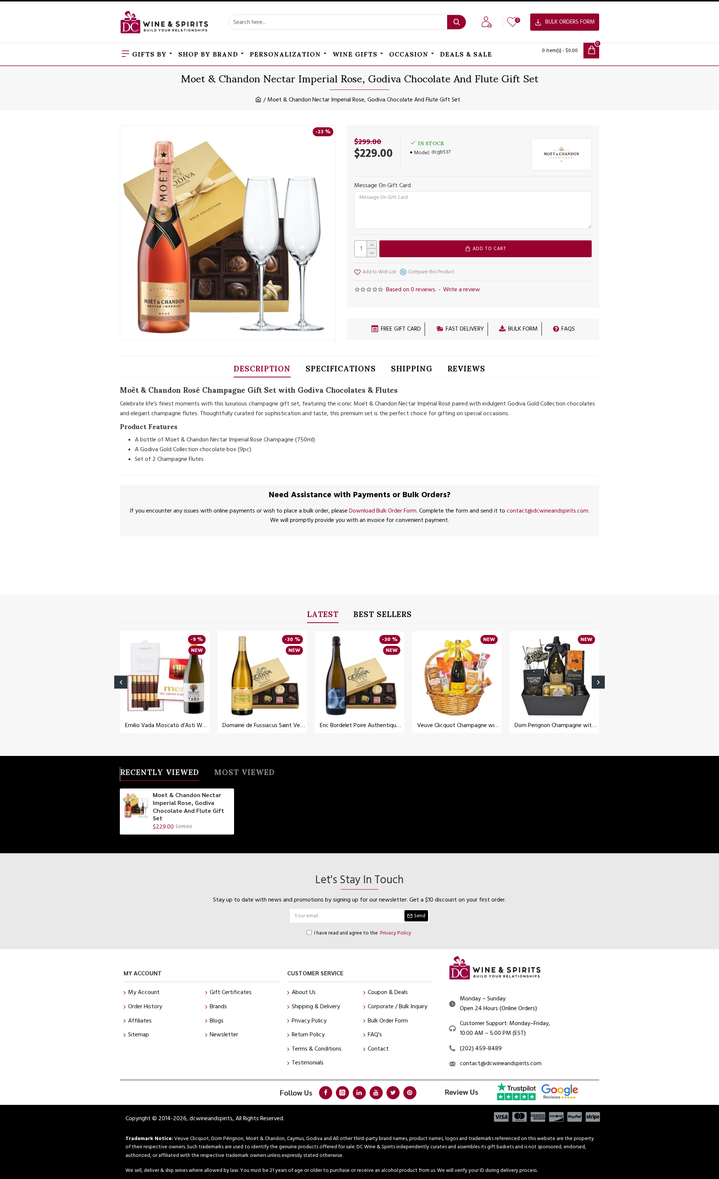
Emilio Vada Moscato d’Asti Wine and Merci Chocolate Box (166, 725)
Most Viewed (244, 773)
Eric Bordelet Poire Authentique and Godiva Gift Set (361, 725)
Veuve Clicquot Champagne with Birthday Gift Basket (458, 725)
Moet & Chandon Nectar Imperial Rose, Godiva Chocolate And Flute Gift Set (188, 806)
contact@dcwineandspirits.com (547, 511)
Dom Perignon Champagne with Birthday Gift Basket (556, 725)
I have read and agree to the (362, 933)
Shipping (412, 370)
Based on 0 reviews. (411, 289)
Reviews (466, 370)
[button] (120, 682)
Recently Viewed (159, 773)
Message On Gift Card (382, 185)
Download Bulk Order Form (382, 511)
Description (262, 370)
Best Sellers (383, 615)
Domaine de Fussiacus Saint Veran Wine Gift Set (263, 725)
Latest (323, 615)
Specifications (341, 370)
